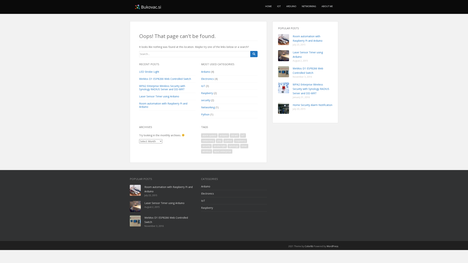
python (228, 140)
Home (268, 6)
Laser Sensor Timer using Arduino (159, 96)
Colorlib (309, 246)
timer (244, 146)
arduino (224, 135)
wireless (206, 151)
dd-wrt (234, 135)
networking (208, 140)
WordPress (332, 246)
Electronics (207, 79)
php (219, 140)
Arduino (291, 6)
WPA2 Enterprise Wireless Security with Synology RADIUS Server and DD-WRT (162, 87)
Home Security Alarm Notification (312, 105)
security (205, 100)
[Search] (254, 54)
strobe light (220, 146)
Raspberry (207, 93)
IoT (279, 6)
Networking (309, 6)
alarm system (209, 135)
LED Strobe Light (149, 71)
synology (233, 146)
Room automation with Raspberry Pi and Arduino (163, 105)
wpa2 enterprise (222, 151)
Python (205, 114)
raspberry (240, 140)
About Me (327, 6)
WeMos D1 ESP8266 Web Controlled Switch (165, 79)
